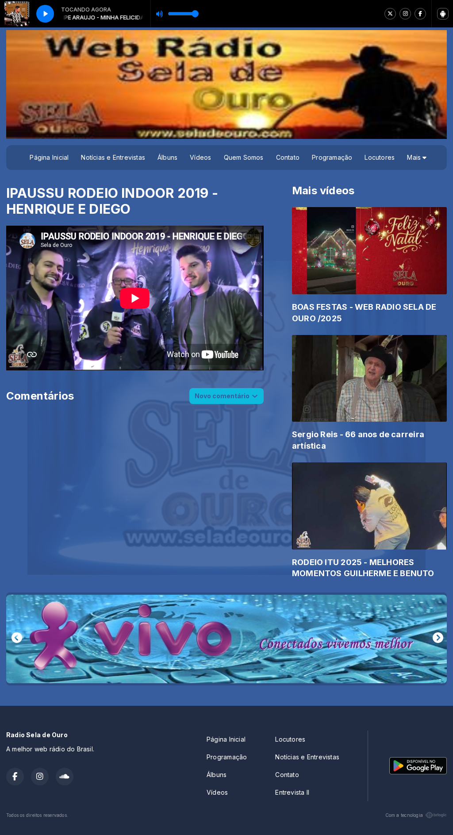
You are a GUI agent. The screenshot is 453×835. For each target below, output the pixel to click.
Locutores (380, 157)
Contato (287, 157)
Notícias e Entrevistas (113, 157)
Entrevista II (292, 792)
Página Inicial (49, 157)
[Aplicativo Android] (443, 13)
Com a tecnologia (404, 815)
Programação (332, 157)
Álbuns (167, 157)
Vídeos (200, 157)
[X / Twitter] (390, 13)
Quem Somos (244, 157)
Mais (414, 157)
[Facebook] (420, 13)
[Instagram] (405, 13)
